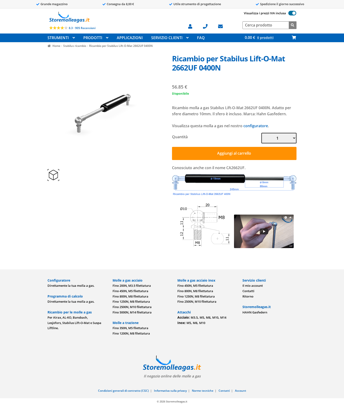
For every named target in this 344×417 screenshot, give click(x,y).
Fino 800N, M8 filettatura (130, 296)
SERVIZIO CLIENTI (167, 37)
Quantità (180, 136)
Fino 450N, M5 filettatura (130, 291)
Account (240, 391)
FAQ (201, 37)
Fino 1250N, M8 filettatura (131, 301)
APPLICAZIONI (130, 37)
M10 (215, 317)
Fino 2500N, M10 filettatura (132, 307)
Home (56, 46)
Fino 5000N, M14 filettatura (132, 312)
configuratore (255, 125)
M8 (208, 317)
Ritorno (247, 296)
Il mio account (252, 285)
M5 (202, 317)
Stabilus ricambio (74, 46)
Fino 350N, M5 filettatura (130, 328)
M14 (223, 317)
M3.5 (194, 317)
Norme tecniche (202, 391)
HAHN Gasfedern (254, 312)
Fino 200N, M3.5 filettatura (132, 285)
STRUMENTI (58, 37)
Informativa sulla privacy (170, 391)
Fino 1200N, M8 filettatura (131, 333)
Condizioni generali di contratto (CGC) (123, 391)
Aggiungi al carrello (234, 153)
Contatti (248, 291)
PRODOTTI (92, 37)
